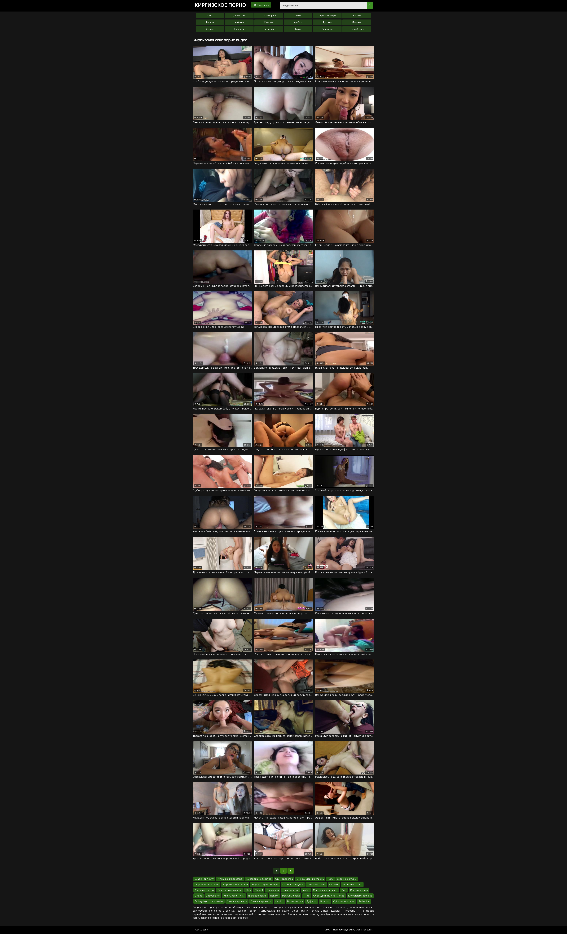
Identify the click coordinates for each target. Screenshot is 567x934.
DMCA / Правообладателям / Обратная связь (348, 929)
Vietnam (334, 884)
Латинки (356, 22)
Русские (327, 22)
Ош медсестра (284, 878)
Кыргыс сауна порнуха (265, 884)
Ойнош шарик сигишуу (310, 878)
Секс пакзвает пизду (325, 890)
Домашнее (239, 15)
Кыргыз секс (201, 929)
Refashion (364, 901)
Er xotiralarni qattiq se (360, 895)
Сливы (298, 15)
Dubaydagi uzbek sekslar (209, 901)
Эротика (356, 15)
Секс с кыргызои (237, 901)
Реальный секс (291, 895)
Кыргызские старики (235, 884)
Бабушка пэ (213, 895)
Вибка (198, 895)
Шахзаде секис (257, 895)
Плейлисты (263, 5)
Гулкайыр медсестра (229, 878)
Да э (248, 890)
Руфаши (311, 901)
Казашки (268, 22)
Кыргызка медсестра (258, 878)
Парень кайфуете (292, 884)
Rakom (274, 895)
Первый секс (357, 29)
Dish (343, 890)
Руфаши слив (295, 901)
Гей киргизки (290, 890)
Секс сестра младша (229, 890)
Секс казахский (316, 884)
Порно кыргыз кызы (207, 884)
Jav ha (305, 890)
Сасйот (279, 901)
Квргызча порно (352, 884)
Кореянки (239, 29)
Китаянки (269, 29)
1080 (330, 878)
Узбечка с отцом (346, 878)
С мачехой (273, 890)
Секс (210, 15)
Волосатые (327, 29)
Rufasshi (324, 901)
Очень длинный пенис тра (328, 895)
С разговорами (269, 15)
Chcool (259, 890)
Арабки (298, 22)
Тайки (298, 29)
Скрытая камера (327, 15)
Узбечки (239, 22)
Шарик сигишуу (204, 878)
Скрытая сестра (204, 890)
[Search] (370, 5)
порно (220, 5)
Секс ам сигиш (359, 890)
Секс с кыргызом (261, 901)
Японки (210, 29)
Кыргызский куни (234, 895)
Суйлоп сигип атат (344, 901)
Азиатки (210, 22)
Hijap (306, 895)
